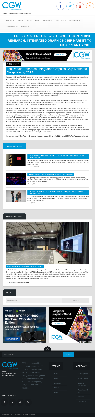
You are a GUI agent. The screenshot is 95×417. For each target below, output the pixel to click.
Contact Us (25, 27)
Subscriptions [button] (74, 20)
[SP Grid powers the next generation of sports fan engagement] (16, 179)
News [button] (20, 20)
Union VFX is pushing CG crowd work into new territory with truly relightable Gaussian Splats (56, 192)
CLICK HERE (10, 283)
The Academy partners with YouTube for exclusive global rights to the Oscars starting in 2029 (56, 156)
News (49, 36)
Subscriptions (83, 374)
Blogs (37, 20)
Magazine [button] (9, 20)
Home (56, 374)
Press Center (26, 36)
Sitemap (81, 397)
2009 (63, 36)
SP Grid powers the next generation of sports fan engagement (51, 174)
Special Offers (47, 20)
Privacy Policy (83, 378)
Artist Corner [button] (60, 20)
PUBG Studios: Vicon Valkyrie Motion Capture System (25, 266)
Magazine (57, 383)
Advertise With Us (12, 27)
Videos (29, 20)
